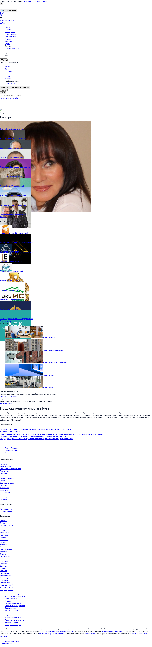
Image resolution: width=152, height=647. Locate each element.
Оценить (8, 76)
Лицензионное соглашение (112, 631)
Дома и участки (11, 34)
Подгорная (4, 563)
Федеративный (10, 453)
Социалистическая (7, 483)
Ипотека (8, 39)
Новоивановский (6, 585)
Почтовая (3, 464)
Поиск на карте (11, 598)
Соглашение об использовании (35, 1)
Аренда (7, 27)
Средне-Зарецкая (6, 476)
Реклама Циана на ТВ (13, 603)
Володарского (5, 492)
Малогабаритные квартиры (10, 431)
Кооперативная (6, 511)
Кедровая (3, 544)
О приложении (6, 643)
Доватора (3, 473)
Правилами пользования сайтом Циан (59, 631)
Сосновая (3, 521)
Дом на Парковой (11, 448)
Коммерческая (10, 36)
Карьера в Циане (11, 622)
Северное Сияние (11, 450)
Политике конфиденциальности (51, 633)
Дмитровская (5, 556)
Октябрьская (5, 582)
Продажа (8, 29)
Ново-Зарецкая (6, 549)
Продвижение (10, 613)
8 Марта (3, 523)
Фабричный (4, 532)
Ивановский (4, 573)
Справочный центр (12, 594)
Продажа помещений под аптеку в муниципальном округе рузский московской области (34, 436)
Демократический (7, 478)
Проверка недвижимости (14, 620)
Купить (7, 66)
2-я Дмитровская (6, 587)
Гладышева (4, 471)
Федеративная (5, 466)
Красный (3, 551)
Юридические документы (15, 596)
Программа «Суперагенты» (15, 606)
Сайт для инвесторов (13, 625)
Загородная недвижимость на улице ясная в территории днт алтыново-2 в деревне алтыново (36, 438)
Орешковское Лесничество (10, 468)
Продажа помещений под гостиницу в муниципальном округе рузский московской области (35, 429)
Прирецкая (4, 499)
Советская (4, 490)
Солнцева (3, 497)
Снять (7, 69)
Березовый (4, 580)
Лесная (2, 480)
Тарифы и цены (10, 608)
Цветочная (4, 559)
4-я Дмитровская (6, 525)
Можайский (4, 488)
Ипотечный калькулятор (14, 617)
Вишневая (4, 495)
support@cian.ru (91, 633)
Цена (3, 93)
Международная (6, 578)
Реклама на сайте (11, 610)
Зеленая (3, 554)
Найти (16, 98)
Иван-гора (4, 535)
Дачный (3, 537)
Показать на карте (7, 98)
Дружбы (3, 566)
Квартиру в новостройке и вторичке (15, 87)
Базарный (3, 485)
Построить (9, 74)
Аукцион (8, 601)
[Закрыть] (1, 3)
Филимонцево (5, 575)
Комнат (4, 90)
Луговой (3, 542)
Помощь (8, 615)
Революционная (6, 509)
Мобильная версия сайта (9, 641)
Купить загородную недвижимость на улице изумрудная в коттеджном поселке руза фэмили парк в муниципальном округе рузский (51, 434)
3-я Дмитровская (6, 590)
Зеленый (3, 571)
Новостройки (10, 32)
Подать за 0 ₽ (10, 83)
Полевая (3, 568)
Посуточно (9, 71)
